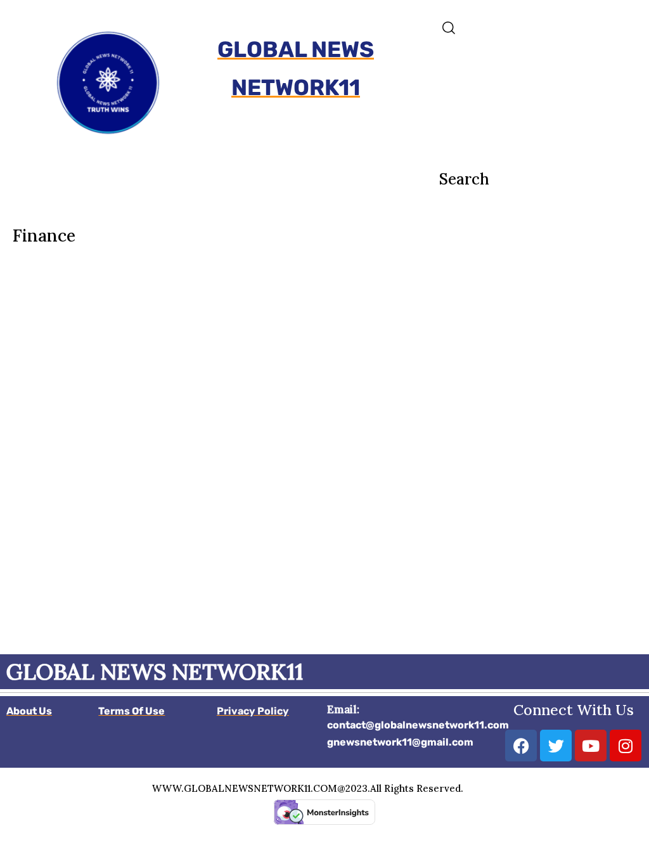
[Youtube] (591, 745)
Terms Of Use (131, 711)
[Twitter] (556, 745)
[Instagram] (625, 745)
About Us (29, 711)
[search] (540, 28)
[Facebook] (521, 745)
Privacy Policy (253, 711)
